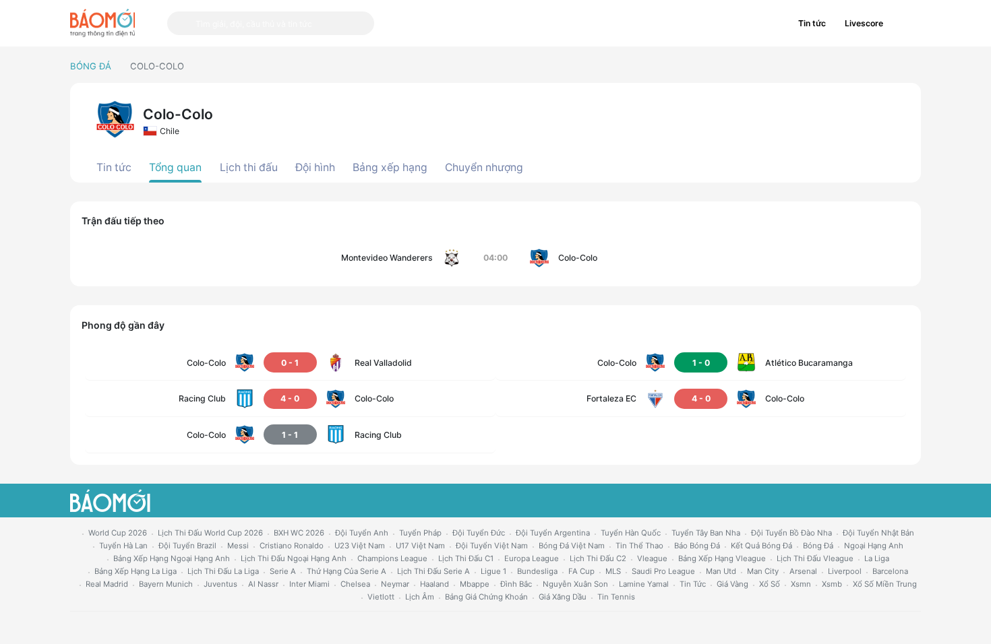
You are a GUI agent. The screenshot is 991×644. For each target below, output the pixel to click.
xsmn (801, 584)
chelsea (355, 584)
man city (763, 571)
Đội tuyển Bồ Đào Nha (791, 533)
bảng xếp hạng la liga (135, 571)
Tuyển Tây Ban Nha (705, 533)
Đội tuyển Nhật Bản (878, 533)
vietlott (380, 597)
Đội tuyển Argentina (553, 533)
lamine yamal (644, 584)
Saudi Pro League (663, 571)
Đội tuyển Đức (478, 533)
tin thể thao (639, 545)
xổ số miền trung (885, 584)
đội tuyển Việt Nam (492, 545)
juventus (220, 584)
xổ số (769, 584)
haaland (434, 584)
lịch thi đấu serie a (433, 571)
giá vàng (732, 584)
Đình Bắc (516, 584)
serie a (283, 571)
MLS (613, 571)
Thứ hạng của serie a (346, 571)
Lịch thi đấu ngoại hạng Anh (294, 558)
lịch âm (419, 597)
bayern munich (166, 584)
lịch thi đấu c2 (598, 558)
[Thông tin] (906, 24)
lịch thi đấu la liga (223, 571)
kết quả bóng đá (761, 545)
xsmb (832, 584)
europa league (531, 558)
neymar (395, 584)
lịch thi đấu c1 (465, 558)
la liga (876, 558)
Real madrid (107, 584)
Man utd (721, 571)
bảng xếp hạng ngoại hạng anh (171, 558)
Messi (238, 545)
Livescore (864, 23)
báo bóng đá (697, 545)
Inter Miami (309, 584)
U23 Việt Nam (359, 545)
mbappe (474, 584)
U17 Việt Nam (420, 545)
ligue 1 (493, 571)
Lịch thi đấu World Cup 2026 (210, 533)
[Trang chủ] (102, 23)
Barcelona (890, 571)
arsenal (803, 571)
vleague (652, 558)
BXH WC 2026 (299, 533)
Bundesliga (537, 571)
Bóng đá (90, 66)
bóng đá (818, 545)
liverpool (845, 571)
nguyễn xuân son (575, 584)
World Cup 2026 (117, 533)
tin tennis (616, 597)
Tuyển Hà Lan (123, 545)
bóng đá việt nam (572, 545)
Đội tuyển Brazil (187, 545)
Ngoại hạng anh (873, 545)
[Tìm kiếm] (181, 23)
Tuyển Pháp (420, 533)
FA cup (581, 571)
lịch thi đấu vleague (815, 558)
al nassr (263, 584)
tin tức (693, 584)
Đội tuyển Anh (361, 533)
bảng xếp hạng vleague (722, 558)
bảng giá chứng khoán (486, 597)
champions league (392, 558)
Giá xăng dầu (563, 597)
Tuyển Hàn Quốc (631, 533)
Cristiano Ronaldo (292, 545)
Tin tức (812, 23)
